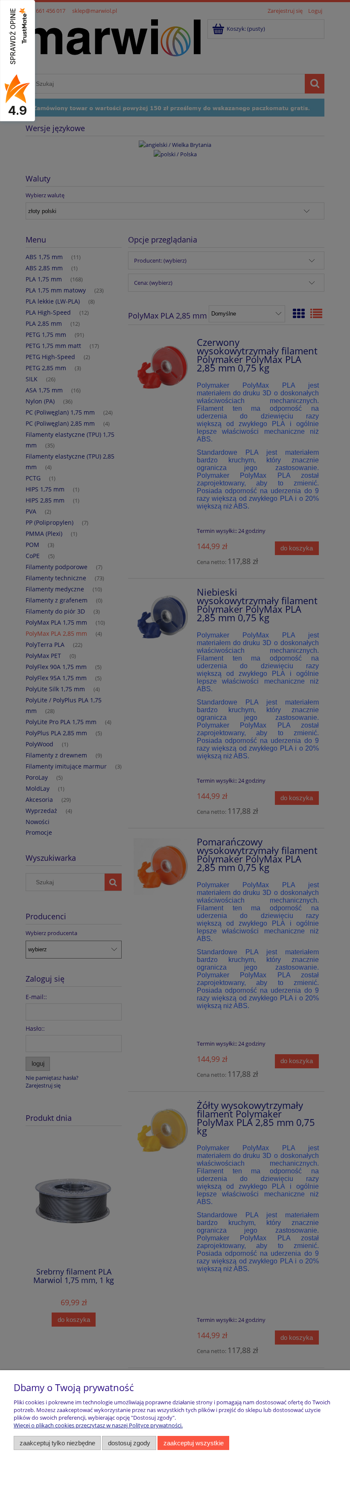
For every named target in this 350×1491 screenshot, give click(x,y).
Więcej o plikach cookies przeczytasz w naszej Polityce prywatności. (98, 1425)
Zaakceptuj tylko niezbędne (57, 1443)
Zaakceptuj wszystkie (193, 1443)
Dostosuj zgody (129, 1443)
